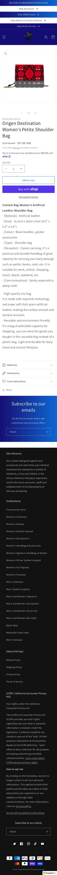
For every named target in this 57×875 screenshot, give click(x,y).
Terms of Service (14, 681)
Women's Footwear (16, 574)
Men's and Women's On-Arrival (22, 610)
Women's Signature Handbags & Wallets (26, 553)
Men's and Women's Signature (21, 596)
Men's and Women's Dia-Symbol (22, 603)
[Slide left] (21, 113)
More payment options (28, 197)
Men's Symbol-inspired (18, 589)
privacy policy (23, 806)
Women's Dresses (15, 524)
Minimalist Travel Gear (17, 632)
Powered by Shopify (37, 869)
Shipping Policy (14, 667)
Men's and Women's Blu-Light (21, 618)
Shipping (16, 148)
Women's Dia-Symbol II (18, 538)
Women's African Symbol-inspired (23, 560)
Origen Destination (24, 869)
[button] (3, 37)
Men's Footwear (14, 639)
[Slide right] (35, 113)
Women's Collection (16, 516)
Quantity (6, 162)
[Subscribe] (47, 432)
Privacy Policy (13, 674)
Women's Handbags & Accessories (23, 545)
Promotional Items (16, 509)
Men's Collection (14, 581)
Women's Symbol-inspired (19, 531)
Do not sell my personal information (25, 812)
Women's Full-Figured (17, 567)
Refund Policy (13, 660)
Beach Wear (12, 625)
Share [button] (9, 389)
